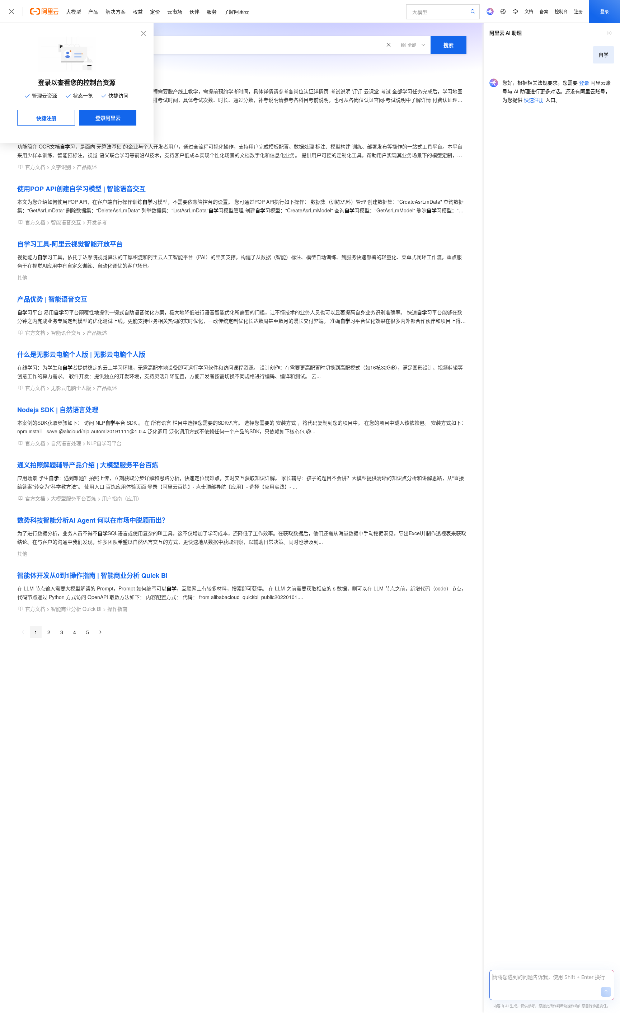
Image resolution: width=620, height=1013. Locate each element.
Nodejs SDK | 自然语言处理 (57, 409)
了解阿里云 (236, 11)
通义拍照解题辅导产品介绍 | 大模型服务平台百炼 (87, 465)
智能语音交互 (66, 222)
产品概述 (87, 166)
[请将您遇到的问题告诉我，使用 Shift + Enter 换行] (552, 977)
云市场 (174, 11)
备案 (544, 11)
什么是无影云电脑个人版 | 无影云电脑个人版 (81, 354)
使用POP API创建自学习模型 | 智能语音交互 (81, 188)
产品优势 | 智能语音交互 (52, 299)
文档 (529, 11)
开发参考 (97, 222)
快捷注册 (46, 118)
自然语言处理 (66, 443)
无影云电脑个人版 (71, 387)
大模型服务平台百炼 (73, 498)
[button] (606, 992)
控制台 (561, 11)
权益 (138, 11)
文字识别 (61, 166)
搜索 (448, 44)
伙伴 (194, 11)
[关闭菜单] (11, 11)
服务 (212, 11)
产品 (93, 11)
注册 (578, 11)
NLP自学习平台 (104, 443)
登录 (604, 11)
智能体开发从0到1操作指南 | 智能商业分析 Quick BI (92, 575)
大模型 (73, 11)
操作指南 (117, 608)
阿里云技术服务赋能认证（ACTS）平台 (74, 78)
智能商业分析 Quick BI (76, 608)
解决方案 (115, 11)
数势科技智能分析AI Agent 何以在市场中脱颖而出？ (92, 520)
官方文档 (35, 166)
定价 (155, 11)
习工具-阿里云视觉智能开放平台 (70, 244)
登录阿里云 (108, 117)
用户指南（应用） (122, 498)
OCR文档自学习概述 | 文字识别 (62, 133)
